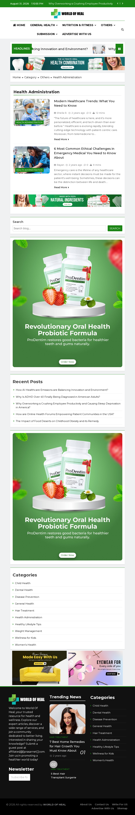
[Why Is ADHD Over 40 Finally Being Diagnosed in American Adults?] (87, 50)
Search (18, 222)
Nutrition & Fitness (77, 25)
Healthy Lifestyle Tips (28, 624)
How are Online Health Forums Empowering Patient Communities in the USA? (65, 414)
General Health (42, 25)
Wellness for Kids (25, 637)
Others (106, 25)
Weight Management (28, 631)
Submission (46, 34)
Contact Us (102, 804)
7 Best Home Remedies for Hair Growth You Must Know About (67, 746)
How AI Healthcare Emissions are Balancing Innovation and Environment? (62, 389)
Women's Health (25, 644)
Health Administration (29, 122)
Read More (60, 139)
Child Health (22, 583)
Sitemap (122, 808)
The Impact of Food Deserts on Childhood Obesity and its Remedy (57, 421)
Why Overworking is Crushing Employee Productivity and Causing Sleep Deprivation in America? (81, 3)
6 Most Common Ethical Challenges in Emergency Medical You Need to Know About (85, 153)
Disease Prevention (27, 596)
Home (20, 25)
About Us (86, 804)
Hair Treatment (24, 610)
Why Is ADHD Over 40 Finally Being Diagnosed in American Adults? (58, 396)
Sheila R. (62, 112)
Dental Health (24, 590)
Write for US (119, 804)
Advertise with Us (76, 34)
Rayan (60, 164)
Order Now (67, 361)
